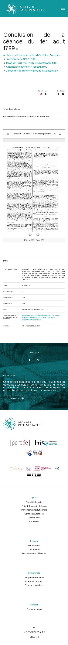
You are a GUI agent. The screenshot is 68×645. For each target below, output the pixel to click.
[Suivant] (38, 234)
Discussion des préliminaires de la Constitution (32, 70)
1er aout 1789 (40, 66)
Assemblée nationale (18, 66)
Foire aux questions (34, 585)
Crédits (34, 637)
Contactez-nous (34, 609)
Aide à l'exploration (34, 581)
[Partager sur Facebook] (58, 94)
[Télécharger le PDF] (41, 94)
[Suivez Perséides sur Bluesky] (38, 359)
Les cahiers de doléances (34, 553)
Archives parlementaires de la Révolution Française (32, 55)
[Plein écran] (60, 134)
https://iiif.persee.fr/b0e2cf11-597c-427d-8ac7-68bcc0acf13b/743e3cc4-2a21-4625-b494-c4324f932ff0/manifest (41, 318)
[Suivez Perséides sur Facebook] (29, 359)
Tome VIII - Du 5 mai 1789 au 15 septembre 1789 (31, 63)
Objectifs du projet (34, 502)
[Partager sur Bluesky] (63, 94)
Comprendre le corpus (34, 577)
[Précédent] (30, 234)
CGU (34, 627)
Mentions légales (34, 632)
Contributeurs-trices (34, 513)
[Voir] (17, 48)
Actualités (34, 521)
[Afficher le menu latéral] (8, 134)
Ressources (34, 517)
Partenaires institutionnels (34, 510)
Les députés (34, 549)
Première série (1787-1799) (21, 59)
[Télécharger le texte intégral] (45, 94)
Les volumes (34, 545)
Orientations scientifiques (34, 506)
